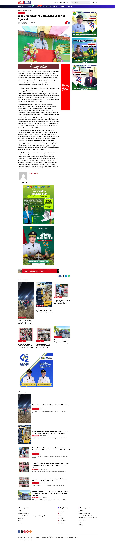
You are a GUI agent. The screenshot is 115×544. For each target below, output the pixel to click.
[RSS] (30, 531)
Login (19, 520)
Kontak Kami (21, 518)
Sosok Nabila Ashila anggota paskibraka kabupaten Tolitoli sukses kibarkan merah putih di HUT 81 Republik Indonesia (62, 302)
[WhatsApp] (69, 276)
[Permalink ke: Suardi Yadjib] (19, 23)
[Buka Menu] (96, 2)
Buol (61, 513)
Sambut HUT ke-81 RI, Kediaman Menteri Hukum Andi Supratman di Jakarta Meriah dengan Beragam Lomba (25, 346)
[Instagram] (24, 531)
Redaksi (20, 511)
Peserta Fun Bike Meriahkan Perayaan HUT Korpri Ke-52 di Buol (34, 516)
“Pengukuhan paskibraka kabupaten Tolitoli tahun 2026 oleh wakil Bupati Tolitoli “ (43, 346)
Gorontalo (62, 520)
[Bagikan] (69, 23)
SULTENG (62, 511)
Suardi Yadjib (24, 22)
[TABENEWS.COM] (24, 2)
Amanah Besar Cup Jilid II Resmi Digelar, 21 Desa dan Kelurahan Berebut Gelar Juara (25, 322)
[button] (88, 2)
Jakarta (62, 523)
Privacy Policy (21, 537)
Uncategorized (21, 12)
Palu (61, 516)
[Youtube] (27, 531)
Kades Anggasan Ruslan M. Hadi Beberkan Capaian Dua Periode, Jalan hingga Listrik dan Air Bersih (44, 310)
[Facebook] (59, 276)
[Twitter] (62, 276)
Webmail (20, 523)
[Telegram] (66, 276)
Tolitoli (61, 518)
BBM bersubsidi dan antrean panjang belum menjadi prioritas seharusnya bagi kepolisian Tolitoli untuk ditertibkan (62, 341)
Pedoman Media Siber (24, 513)
